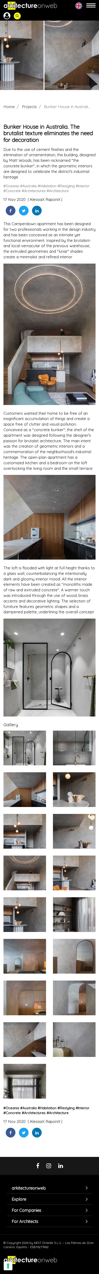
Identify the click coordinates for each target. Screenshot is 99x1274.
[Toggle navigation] (91, 5)
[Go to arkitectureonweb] (30, 5)
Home (9, 106)
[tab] (49, 1188)
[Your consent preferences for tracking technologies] (8, 1266)
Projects (29, 106)
